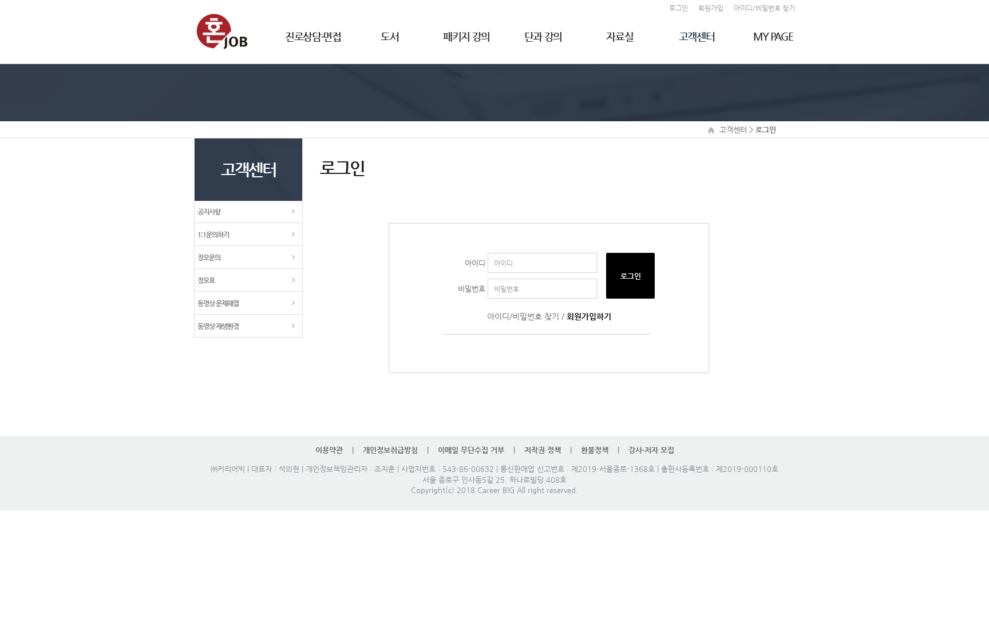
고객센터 (697, 36)
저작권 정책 (542, 450)
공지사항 (208, 212)
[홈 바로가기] (222, 29)
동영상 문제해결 (218, 303)
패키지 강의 (466, 36)
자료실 (619, 36)
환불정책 (594, 450)
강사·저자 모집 (651, 450)
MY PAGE (773, 36)
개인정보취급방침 (391, 450)
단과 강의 (543, 36)
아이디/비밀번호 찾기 (523, 316)
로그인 (630, 276)
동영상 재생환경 (218, 326)
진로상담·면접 (313, 36)
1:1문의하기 (213, 235)
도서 (389, 36)
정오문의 (208, 257)
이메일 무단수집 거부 (471, 450)
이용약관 (329, 450)
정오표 (206, 280)
